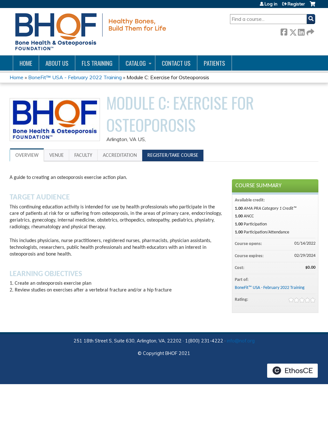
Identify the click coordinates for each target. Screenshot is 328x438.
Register (296, 4)
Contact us (176, 63)
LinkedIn (301, 31)
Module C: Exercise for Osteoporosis (168, 77)
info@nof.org (241, 341)
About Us (57, 63)
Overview (26, 155)
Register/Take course (172, 155)
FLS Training (97, 63)
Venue (56, 155)
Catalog (136, 63)
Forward (310, 31)
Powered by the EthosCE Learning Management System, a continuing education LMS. (292, 370)
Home (26, 63)
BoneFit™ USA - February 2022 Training (75, 77)
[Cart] (312, 6)
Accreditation (120, 155)
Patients (214, 63)
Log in (271, 4)
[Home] (89, 31)
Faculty (83, 155)
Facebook (284, 31)
